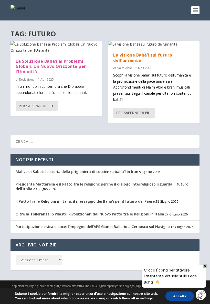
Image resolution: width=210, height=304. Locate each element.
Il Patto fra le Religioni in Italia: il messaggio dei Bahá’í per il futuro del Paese (85, 201)
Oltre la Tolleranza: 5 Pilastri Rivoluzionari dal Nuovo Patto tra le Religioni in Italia (90, 214)
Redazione (27, 79)
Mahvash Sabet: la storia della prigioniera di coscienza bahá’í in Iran (77, 171)
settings (146, 298)
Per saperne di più (36, 105)
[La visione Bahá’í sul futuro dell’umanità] (154, 44)
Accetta (179, 296)
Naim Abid (124, 68)
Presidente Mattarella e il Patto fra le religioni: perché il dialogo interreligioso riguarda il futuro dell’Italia (102, 186)
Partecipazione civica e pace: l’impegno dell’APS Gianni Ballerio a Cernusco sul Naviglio (93, 226)
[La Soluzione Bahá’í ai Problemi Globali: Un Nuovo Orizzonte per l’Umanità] (56, 47)
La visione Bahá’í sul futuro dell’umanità (142, 57)
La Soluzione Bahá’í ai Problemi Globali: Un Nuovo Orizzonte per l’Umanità (51, 66)
